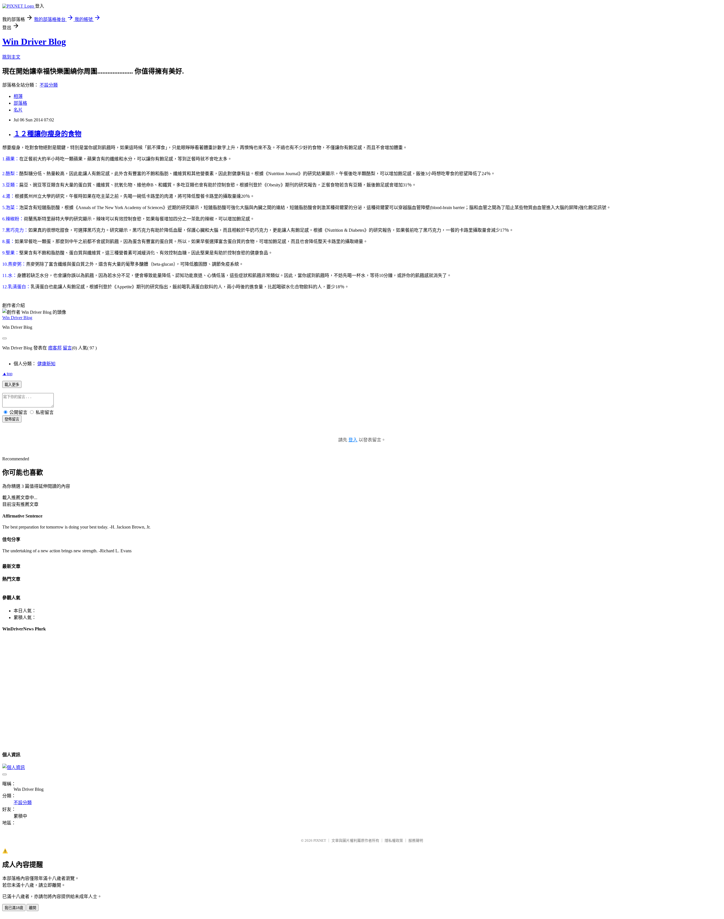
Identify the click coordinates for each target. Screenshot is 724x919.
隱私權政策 (394, 840)
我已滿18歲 (14, 908)
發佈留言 (12, 419)
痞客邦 (55, 347)
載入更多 (12, 385)
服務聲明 (415, 840)
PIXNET (319, 840)
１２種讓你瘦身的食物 (47, 134)
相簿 (18, 96)
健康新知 (46, 363)
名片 (18, 110)
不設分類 (49, 85)
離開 (32, 908)
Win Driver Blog (34, 41)
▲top (7, 373)
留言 (67, 347)
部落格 (20, 103)
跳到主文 (11, 57)
